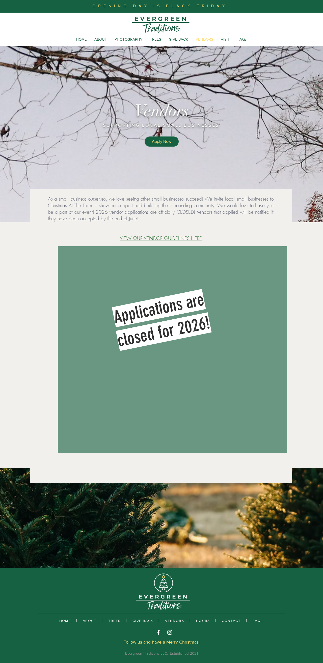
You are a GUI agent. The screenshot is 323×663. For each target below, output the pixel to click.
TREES (114, 621)
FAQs (258, 621)
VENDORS (174, 621)
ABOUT (89, 621)
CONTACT (231, 621)
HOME (65, 621)
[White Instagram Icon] (170, 632)
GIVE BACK (142, 621)
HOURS (203, 621)
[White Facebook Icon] (158, 632)
